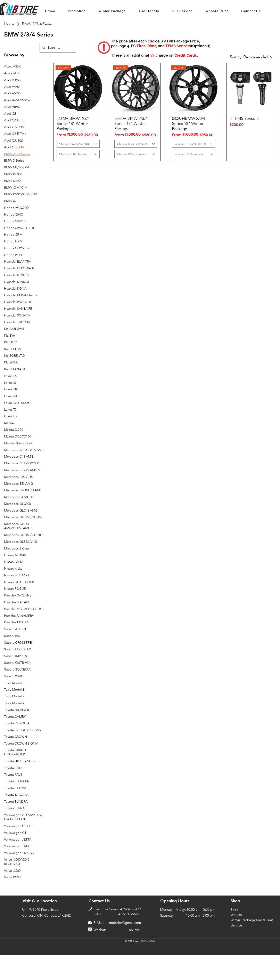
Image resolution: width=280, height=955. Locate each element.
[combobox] (78, 144)
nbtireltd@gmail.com (125, 923)
